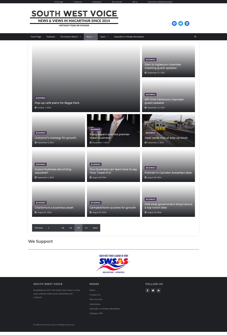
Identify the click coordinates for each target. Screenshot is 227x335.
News (89, 36)
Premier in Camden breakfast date (168, 172)
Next (95, 227)
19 (70, 227)
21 (86, 227)
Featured (50, 36)
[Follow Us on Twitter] (153, 290)
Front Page (59, 2)
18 (62, 227)
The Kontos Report (69, 36)
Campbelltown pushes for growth (113, 207)
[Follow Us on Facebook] (147, 290)
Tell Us (134, 2)
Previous (39, 227)
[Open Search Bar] (195, 36)
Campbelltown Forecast (180, 19)
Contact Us (78, 2)
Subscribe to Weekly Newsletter (160, 2)
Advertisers (96, 2)
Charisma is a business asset (54, 207)
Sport (103, 36)
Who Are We (117, 2)
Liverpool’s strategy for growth (55, 137)
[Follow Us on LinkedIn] (158, 290)
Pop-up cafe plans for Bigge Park (57, 102)
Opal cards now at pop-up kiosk (166, 137)
